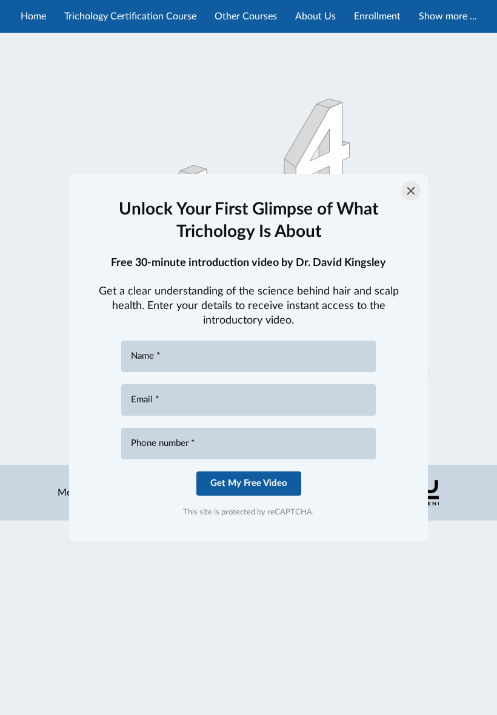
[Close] (411, 191)
